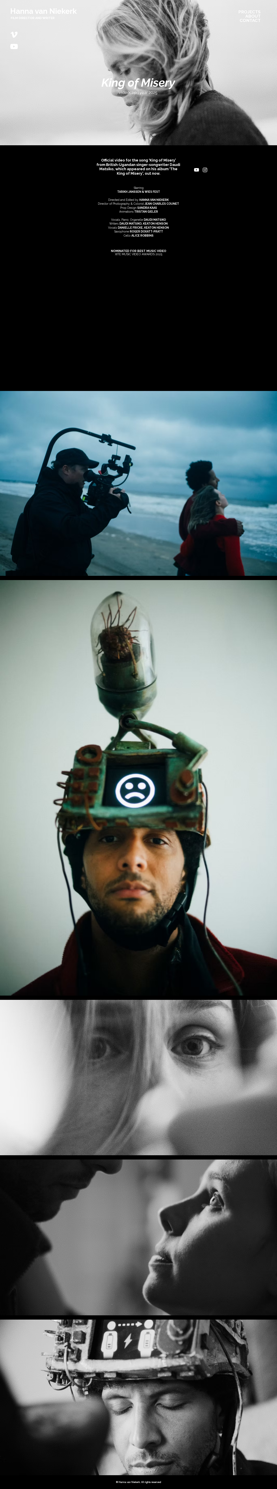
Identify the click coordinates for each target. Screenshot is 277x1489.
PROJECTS (249, 12)
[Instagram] (205, 170)
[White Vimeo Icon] (14, 34)
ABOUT (253, 16)
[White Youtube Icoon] (14, 46)
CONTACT (250, 20)
